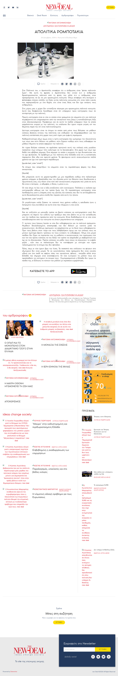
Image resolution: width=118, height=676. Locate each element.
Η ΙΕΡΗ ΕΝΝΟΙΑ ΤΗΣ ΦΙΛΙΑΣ (55, 367)
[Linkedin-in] (17, 7)
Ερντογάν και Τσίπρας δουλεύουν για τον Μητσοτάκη (101, 432)
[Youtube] (13, 7)
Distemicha (13, 671)
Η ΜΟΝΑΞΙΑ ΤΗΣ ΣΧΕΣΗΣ (54, 345)
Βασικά (30, 15)
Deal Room (42, 15)
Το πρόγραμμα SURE (101, 485)
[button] (111, 15)
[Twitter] (8, 7)
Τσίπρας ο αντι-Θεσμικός (102, 416)
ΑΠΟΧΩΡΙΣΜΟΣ (12, 402)
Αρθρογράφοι (67, 15)
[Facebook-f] (4, 7)
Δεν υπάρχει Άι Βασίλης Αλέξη (104, 550)
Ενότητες (54, 15)
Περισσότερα (82, 15)
